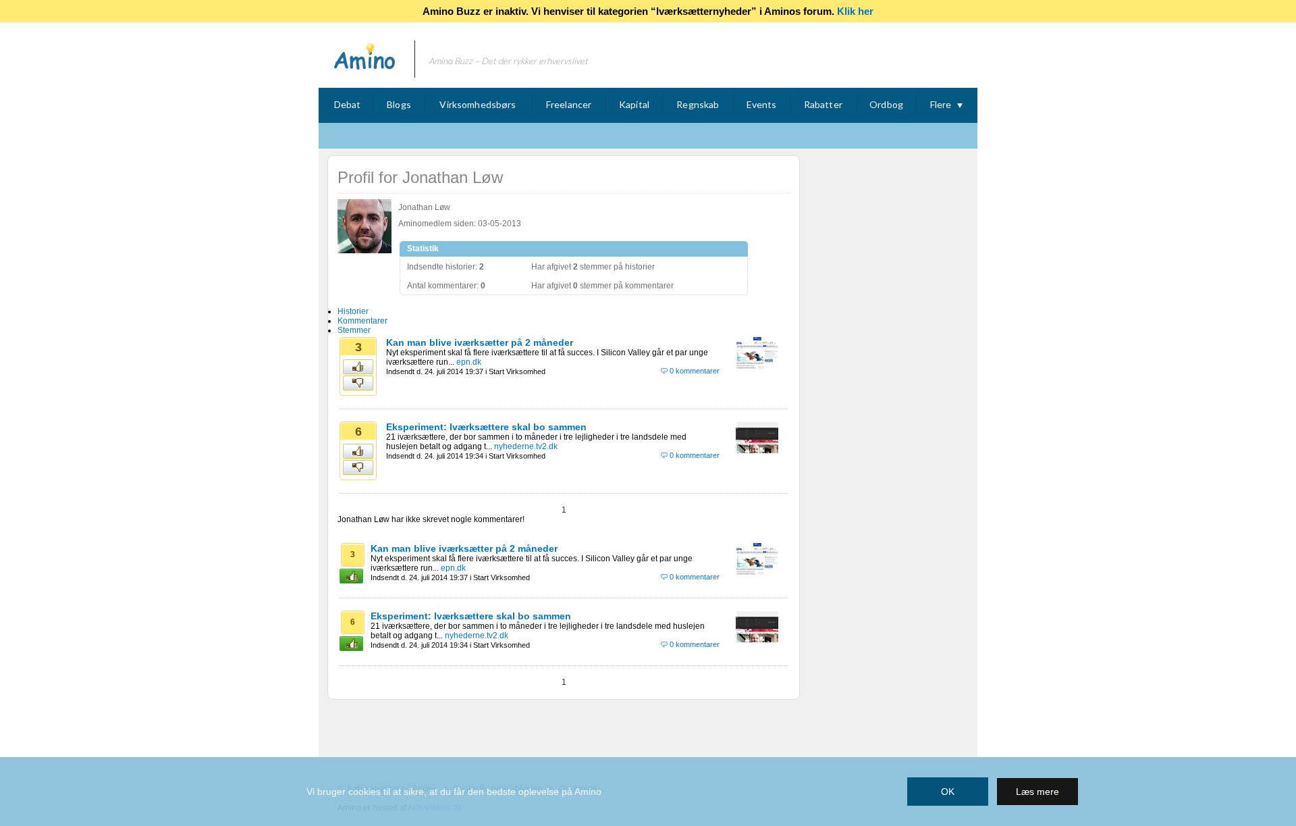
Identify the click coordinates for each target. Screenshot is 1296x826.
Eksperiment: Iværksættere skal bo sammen (486, 426)
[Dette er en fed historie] (359, 367)
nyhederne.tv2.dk (526, 446)
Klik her (855, 11)
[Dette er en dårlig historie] (359, 384)
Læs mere (1037, 791)
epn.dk (468, 362)
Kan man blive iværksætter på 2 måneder (479, 342)
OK (947, 791)
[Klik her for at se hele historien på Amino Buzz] (757, 366)
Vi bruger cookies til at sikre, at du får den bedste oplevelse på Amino (453, 791)
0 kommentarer (695, 371)
